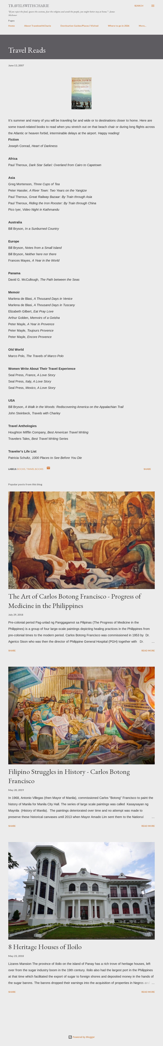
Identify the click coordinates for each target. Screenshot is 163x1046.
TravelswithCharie (28, 5)
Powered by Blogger (83, 1037)
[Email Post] (48, 469)
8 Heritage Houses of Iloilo (45, 946)
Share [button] (147, 469)
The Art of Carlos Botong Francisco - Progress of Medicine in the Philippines (74, 601)
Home (11, 25)
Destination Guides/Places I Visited (79, 25)
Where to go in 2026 (118, 25)
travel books (34, 469)
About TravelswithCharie (37, 25)
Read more (148, 650)
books (21, 469)
